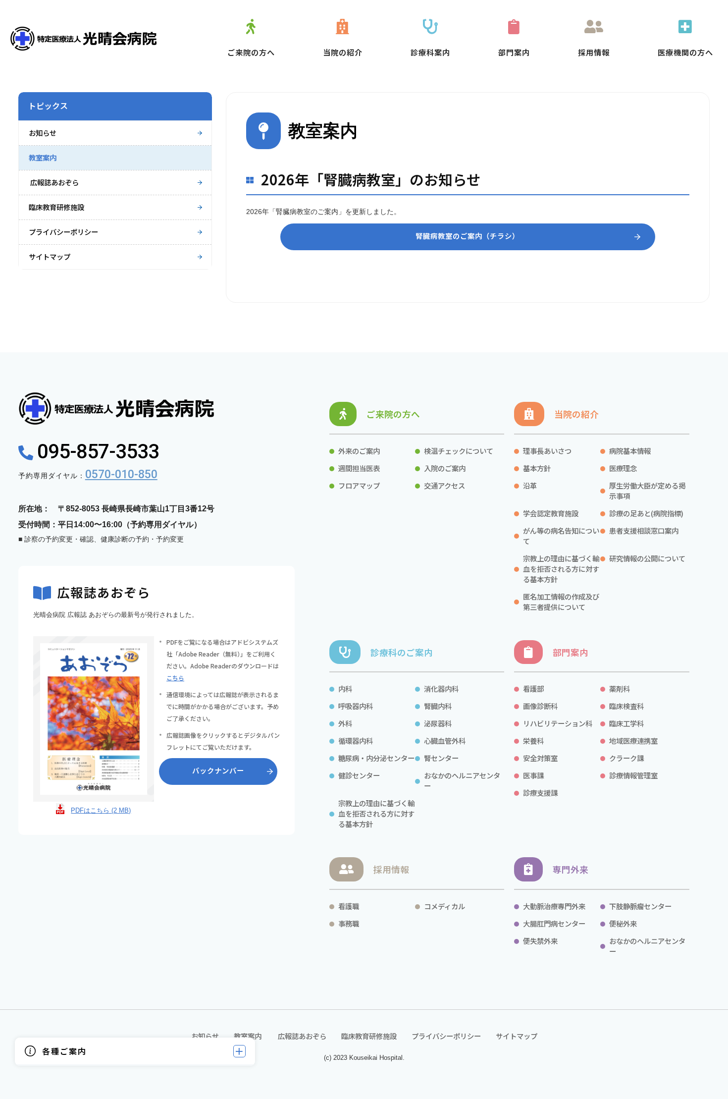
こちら (175, 677)
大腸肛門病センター (554, 923)
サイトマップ (49, 256)
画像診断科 (540, 706)
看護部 (533, 688)
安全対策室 (540, 758)
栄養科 (533, 740)
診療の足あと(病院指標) (646, 513)
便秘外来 (623, 923)
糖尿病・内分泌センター (376, 758)
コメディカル (444, 906)
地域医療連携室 (633, 740)
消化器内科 (441, 688)
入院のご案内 (445, 468)
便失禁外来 (540, 940)
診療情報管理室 (633, 775)
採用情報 (391, 869)
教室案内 (42, 157)
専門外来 (570, 869)
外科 (345, 723)
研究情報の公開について (647, 558)
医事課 (533, 775)
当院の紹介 (576, 414)
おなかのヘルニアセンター (462, 780)
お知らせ (42, 132)
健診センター (359, 775)
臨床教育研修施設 (56, 207)
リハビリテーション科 (557, 723)
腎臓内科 (438, 706)
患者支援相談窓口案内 (643, 530)
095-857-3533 (96, 451)
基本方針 (537, 468)
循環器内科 (355, 740)
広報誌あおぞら (54, 182)
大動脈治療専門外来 (554, 906)
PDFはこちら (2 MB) (101, 810)
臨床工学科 (626, 723)
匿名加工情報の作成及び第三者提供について (561, 601)
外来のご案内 (359, 450)
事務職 (348, 923)
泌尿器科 (438, 723)
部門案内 (570, 652)
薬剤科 (619, 688)
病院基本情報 (630, 450)
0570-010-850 (121, 474)
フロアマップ (359, 485)
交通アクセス (444, 485)
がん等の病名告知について (561, 535)
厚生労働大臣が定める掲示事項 (647, 490)
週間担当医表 (359, 468)
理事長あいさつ (547, 450)
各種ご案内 (64, 1051)
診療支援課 (540, 792)
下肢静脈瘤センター (640, 906)
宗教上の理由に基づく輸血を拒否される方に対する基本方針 (561, 568)
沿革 (530, 485)
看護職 (348, 906)
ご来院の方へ (393, 414)
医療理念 (623, 468)
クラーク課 (627, 758)
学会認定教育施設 (550, 513)
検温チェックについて (458, 450)
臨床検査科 (626, 706)
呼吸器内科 (355, 706)
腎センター (441, 758)
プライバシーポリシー (63, 231)
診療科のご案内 (401, 652)
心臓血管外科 (445, 740)
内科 (345, 688)
